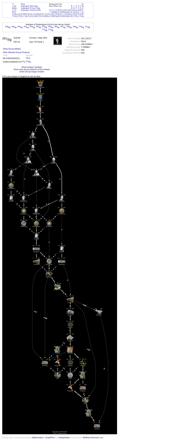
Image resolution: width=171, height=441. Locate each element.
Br (80, 10)
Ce (20, 14)
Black (51, 6)
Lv (78, 16)
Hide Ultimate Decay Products (16, 52)
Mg (15, 8)
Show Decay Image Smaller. (32, 72)
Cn (69, 16)
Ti (52, 10)
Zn (69, 10)
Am (31, 16)
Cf (39, 16)
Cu (67, 10)
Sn (74, 12)
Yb (48, 14)
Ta (54, 14)
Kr (82, 10)
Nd (24, 14)
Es (41, 16)
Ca (15, 10)
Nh (72, 16)
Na (13, 8)
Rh (63, 12)
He (83, 4)
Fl (74, 16)
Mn (58, 10)
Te (78, 12)
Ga (72, 10)
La (17, 14)
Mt (63, 16)
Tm (45, 14)
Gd (34, 14)
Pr (22, 14)
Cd (69, 12)
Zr (52, 12)
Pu (29, 16)
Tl (71, 14)
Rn (83, 14)
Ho (41, 14)
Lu (50, 14)
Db (54, 16)
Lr (50, 16)
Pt (65, 14)
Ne (83, 6)
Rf (52, 16)
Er (43, 14)
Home (23, 4)
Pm (26, 14)
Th (20, 16)
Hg (69, 14)
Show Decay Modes (12, 49)
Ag (67, 12)
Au (67, 14)
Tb (37, 14)
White (56, 6)
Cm (34, 16)
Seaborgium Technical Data (31, 10)
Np (26, 16)
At (80, 14)
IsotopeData (64, 437)
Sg (56, 16)
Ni (65, 10)
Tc (58, 12)
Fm (43, 16)
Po (78, 14)
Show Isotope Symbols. (32, 67)
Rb (13, 12)
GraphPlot (49, 437)
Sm (29, 14)
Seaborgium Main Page (29, 6)
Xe (83, 12)
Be (15, 6)
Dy (39, 14)
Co (63, 10)
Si (74, 8)
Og (82, 16)
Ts (80, 16)
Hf (52, 14)
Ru (61, 12)
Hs (61, 16)
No (48, 16)
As (76, 10)
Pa (22, 16)
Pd (65, 12)
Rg (67, 16)
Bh (59, 16)
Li (13, 6)
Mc (76, 16)
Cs (13, 14)
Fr (13, 16)
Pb (74, 14)
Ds (65, 16)
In (71, 12)
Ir (63, 14)
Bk (37, 16)
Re (59, 14)
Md (46, 16)
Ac (18, 16)
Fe (61, 10)
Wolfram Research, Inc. (93, 437)
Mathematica (37, 437)
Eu (32, 14)
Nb (54, 12)
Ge (74, 10)
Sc (50, 10)
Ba (15, 14)
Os (61, 14)
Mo (56, 12)
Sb (76, 12)
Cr (56, 10)
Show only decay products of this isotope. (32, 69)
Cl (80, 8)
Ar (82, 8)
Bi (76, 14)
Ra (15, 16)
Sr (15, 12)
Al (71, 8)
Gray (60, 6)
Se (78, 10)
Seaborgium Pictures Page (30, 8)
